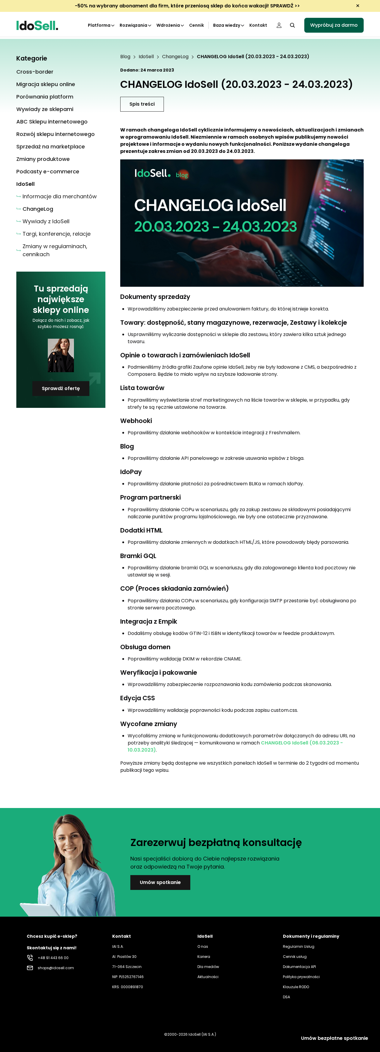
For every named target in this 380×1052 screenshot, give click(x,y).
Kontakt (258, 25)
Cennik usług (295, 956)
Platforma (99, 25)
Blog (125, 57)
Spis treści (142, 104)
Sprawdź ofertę (61, 388)
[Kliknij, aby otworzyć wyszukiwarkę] (292, 25)
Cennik (196, 25)
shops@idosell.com (56, 967)
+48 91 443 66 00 (53, 957)
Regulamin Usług (298, 946)
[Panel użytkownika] (279, 25)
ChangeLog (175, 57)
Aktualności (207, 976)
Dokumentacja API (299, 966)
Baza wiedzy (226, 25)
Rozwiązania (133, 25)
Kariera (203, 956)
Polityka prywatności (301, 976)
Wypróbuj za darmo (334, 25)
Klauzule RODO (296, 986)
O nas (202, 946)
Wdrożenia (168, 25)
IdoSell (146, 57)
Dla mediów (208, 966)
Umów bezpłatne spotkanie (334, 1038)
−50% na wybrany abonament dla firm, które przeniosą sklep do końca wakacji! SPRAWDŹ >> (187, 5)
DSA (286, 996)
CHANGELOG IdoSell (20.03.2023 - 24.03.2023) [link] (253, 57)
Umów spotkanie (160, 882)
